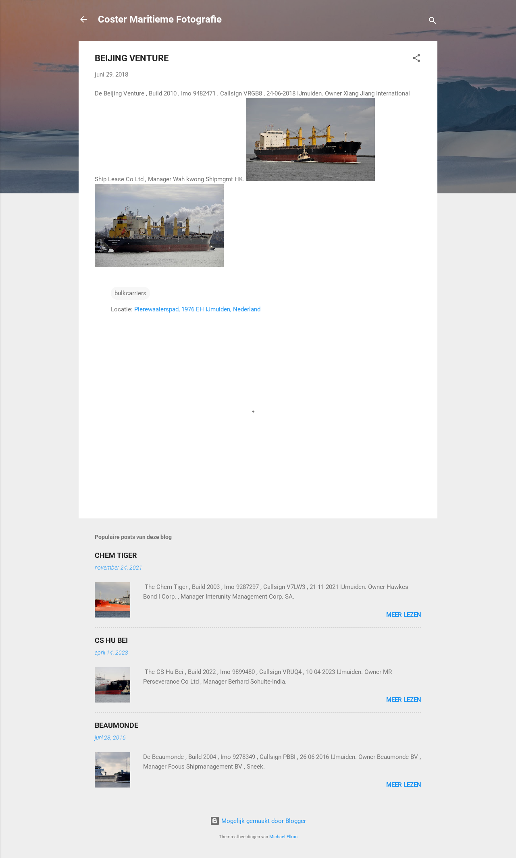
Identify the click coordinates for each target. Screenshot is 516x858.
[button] (416, 59)
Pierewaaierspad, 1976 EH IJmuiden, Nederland (197, 309)
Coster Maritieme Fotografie (160, 19)
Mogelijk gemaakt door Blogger (263, 821)
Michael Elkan (283, 836)
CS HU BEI (111, 640)
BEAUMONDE (116, 725)
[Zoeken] (432, 22)
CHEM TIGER (116, 555)
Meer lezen (403, 614)
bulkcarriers (130, 293)
